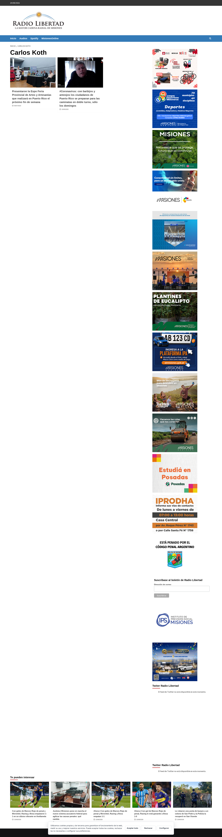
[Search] (210, 38)
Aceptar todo (132, 828)
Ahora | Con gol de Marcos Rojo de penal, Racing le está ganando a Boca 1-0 (151, 813)
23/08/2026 (17, 819)
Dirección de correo (162, 584)
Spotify (34, 38)
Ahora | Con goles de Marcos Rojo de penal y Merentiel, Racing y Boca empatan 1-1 (110, 813)
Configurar (164, 828)
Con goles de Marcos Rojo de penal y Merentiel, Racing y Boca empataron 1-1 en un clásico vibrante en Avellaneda (29, 813)
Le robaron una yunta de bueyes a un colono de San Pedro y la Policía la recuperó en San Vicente (191, 813)
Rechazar (148, 828)
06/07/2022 (17, 105)
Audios (23, 38)
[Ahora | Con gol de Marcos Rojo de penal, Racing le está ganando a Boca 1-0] (151, 795)
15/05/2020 (65, 109)
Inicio (13, 38)
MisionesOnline (50, 38)
